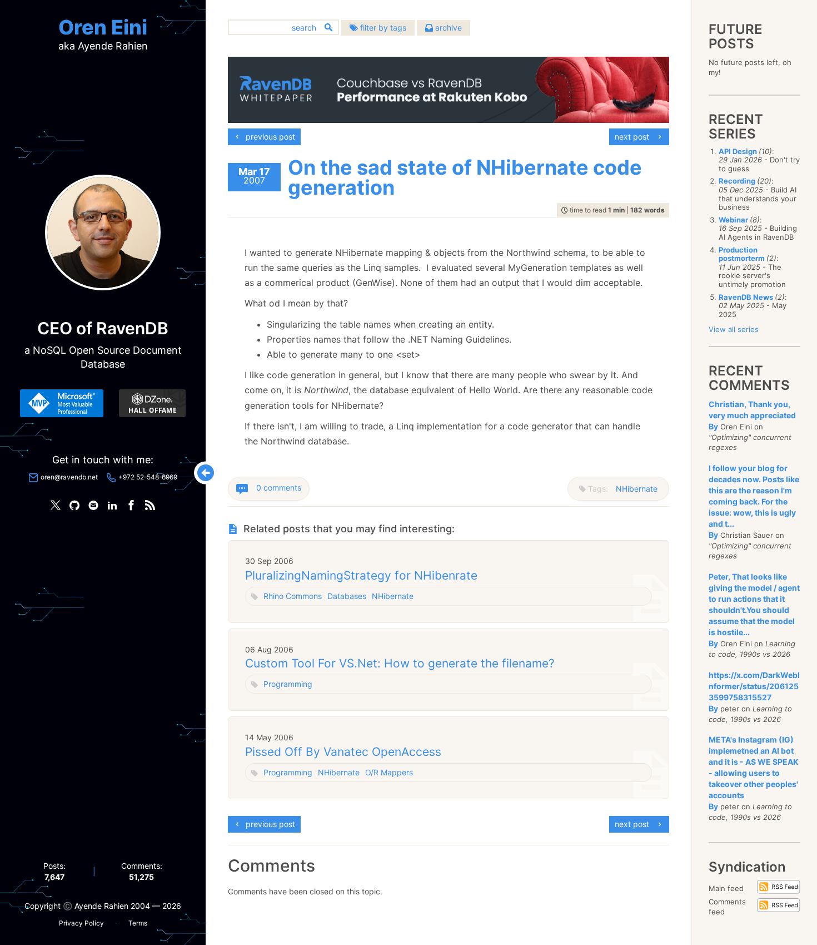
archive (447, 27)
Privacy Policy (81, 923)
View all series (734, 329)
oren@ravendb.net (69, 477)
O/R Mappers (389, 772)
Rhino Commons (292, 596)
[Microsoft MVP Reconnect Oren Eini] (61, 403)
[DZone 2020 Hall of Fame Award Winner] (152, 403)
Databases (346, 596)
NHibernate (636, 488)
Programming (287, 684)
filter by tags (382, 27)
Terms (137, 923)
